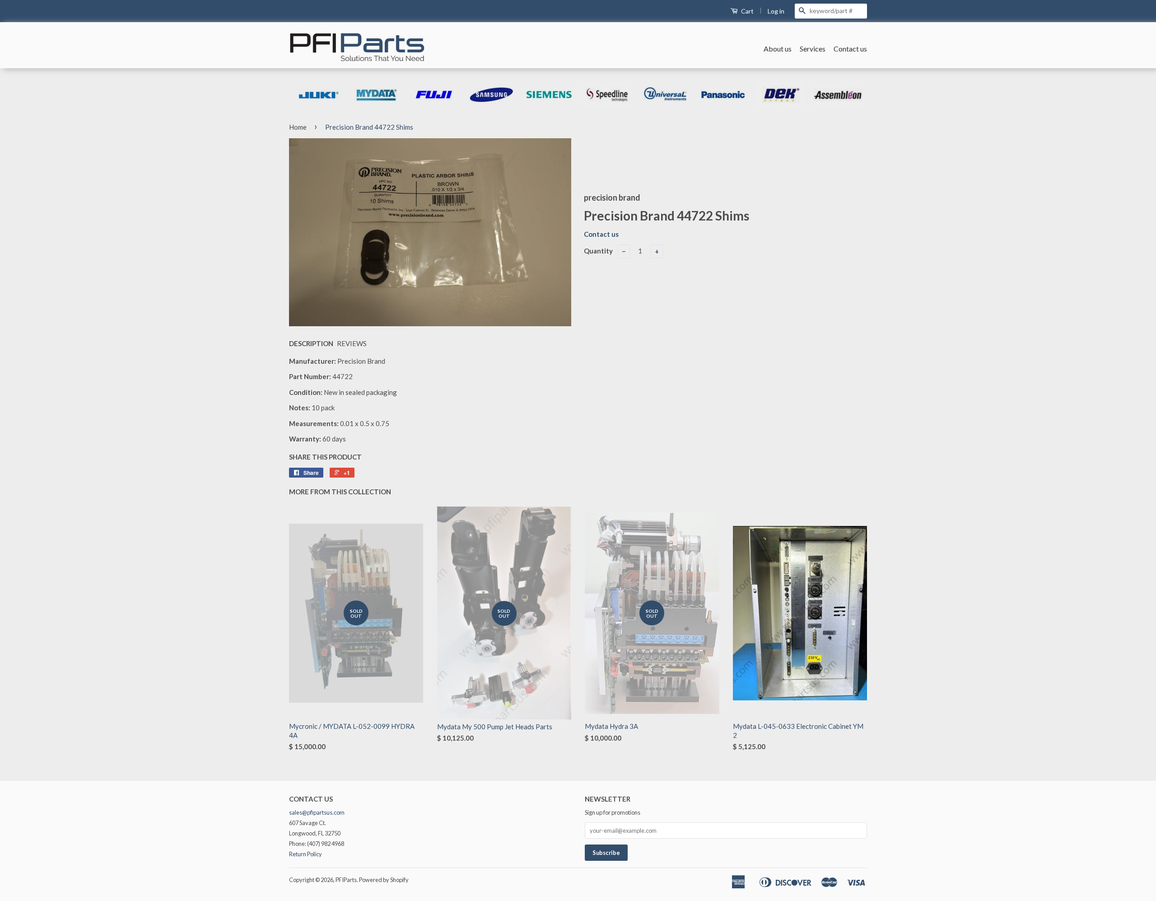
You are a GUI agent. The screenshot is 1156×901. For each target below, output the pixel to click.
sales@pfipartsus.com (317, 812)
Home (298, 127)
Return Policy (305, 854)
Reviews (352, 343)
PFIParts (346, 879)
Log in (776, 11)
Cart (747, 11)
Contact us (850, 48)
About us (778, 48)
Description (311, 343)
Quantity (598, 251)
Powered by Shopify (384, 879)
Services (812, 48)
